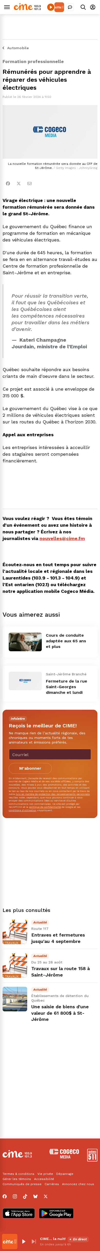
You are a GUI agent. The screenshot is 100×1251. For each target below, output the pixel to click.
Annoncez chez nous (78, 1184)
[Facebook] (8, 183)
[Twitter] (18, 183)
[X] (46, 1196)
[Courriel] (29, 183)
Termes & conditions (18, 1174)
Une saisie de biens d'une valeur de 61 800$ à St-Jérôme (60, 1013)
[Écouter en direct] (51, 7)
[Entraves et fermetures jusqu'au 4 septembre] (15, 932)
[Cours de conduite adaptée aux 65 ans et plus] (25, 642)
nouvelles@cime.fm (62, 538)
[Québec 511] (92, 1160)
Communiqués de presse (22, 1184)
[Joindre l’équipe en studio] (70, 7)
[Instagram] (15, 1196)
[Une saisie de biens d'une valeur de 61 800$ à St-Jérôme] (15, 999)
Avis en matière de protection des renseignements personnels (53, 794)
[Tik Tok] (25, 1196)
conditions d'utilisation (22, 810)
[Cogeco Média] (64, 1157)
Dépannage (64, 1174)
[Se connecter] (92, 7)
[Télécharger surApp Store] (19, 1213)
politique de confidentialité (45, 807)
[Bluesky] (35, 1196)
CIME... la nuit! (53, 1239)
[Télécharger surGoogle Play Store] (56, 1213)
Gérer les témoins (17, 1179)
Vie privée (45, 1174)
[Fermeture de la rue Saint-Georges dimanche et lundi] (25, 681)
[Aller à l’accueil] (27, 8)
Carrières (52, 1184)
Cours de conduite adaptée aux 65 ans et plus (66, 641)
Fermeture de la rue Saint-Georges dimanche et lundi (66, 687)
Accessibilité (44, 1179)
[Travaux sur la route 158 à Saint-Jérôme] (15, 965)
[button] (23, 1241)
